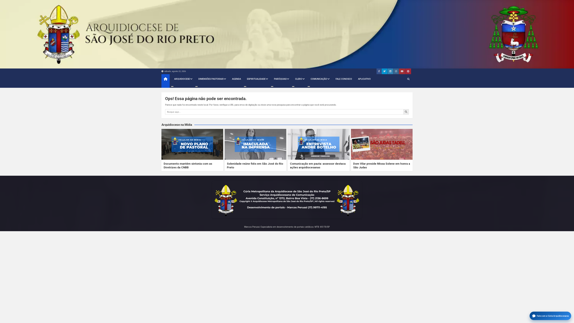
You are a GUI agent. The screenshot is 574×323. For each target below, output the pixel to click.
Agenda (236, 79)
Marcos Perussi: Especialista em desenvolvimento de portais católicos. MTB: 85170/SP (287, 227)
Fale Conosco (344, 79)
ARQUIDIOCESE (182, 79)
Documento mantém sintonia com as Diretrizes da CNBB (188, 165)
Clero (298, 79)
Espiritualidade (256, 79)
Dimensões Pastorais (210, 79)
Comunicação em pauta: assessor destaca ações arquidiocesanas (318, 165)
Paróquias (280, 79)
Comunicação (319, 79)
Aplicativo (364, 79)
